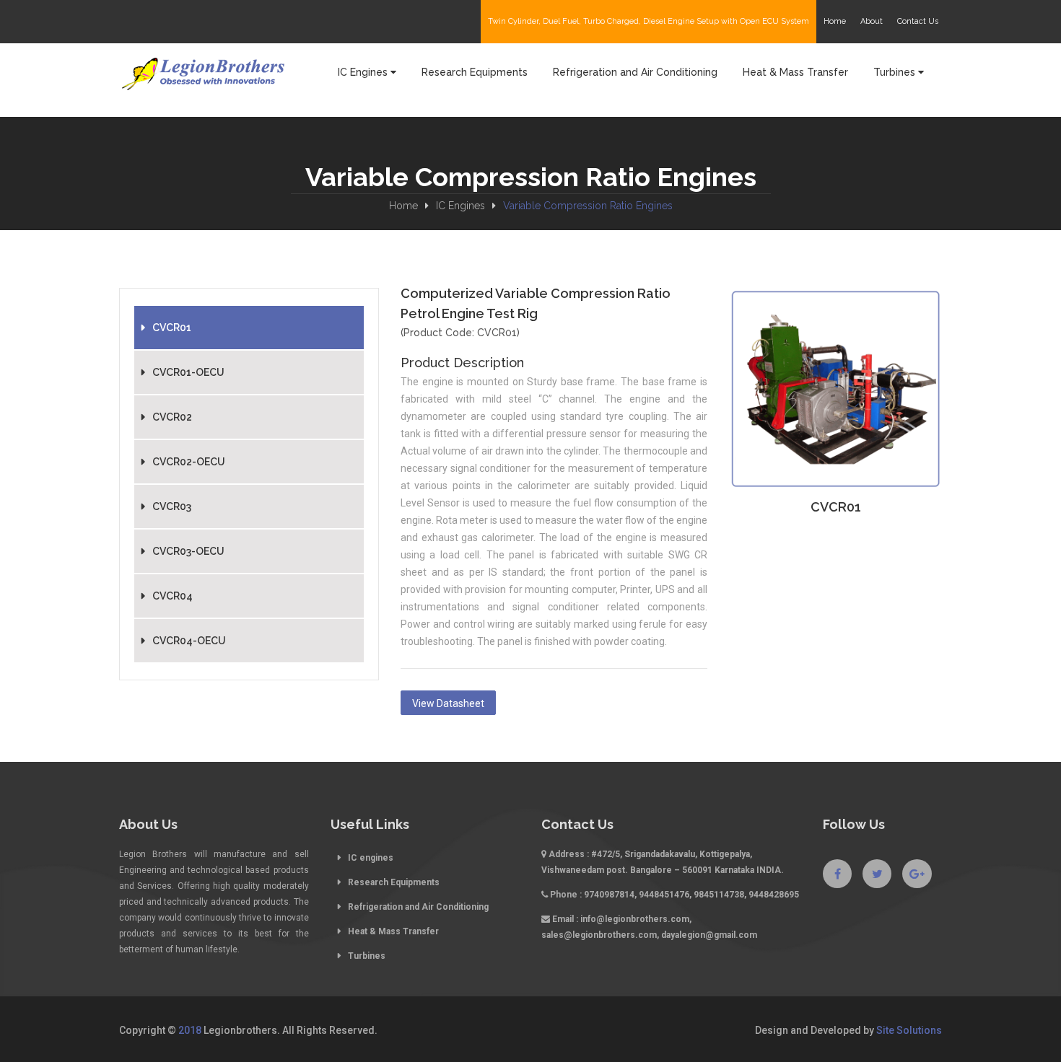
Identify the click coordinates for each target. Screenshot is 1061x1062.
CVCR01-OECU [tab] (188, 372)
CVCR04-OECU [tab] (189, 640)
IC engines (370, 858)
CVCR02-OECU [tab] (188, 462)
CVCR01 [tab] (171, 327)
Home (403, 205)
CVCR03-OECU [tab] (188, 551)
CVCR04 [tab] (172, 596)
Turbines (366, 956)
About (871, 21)
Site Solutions (909, 1030)
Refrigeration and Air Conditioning (418, 907)
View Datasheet (448, 703)
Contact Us (917, 21)
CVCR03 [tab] (171, 506)
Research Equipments (394, 882)
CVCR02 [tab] (172, 417)
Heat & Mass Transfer (393, 931)
